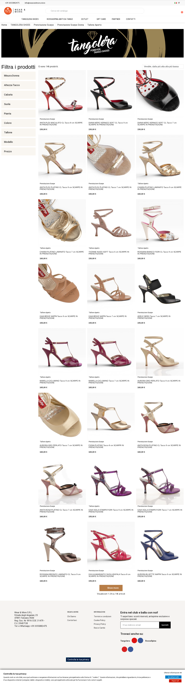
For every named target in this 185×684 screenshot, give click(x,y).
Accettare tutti (173, 677)
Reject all (175, 681)
